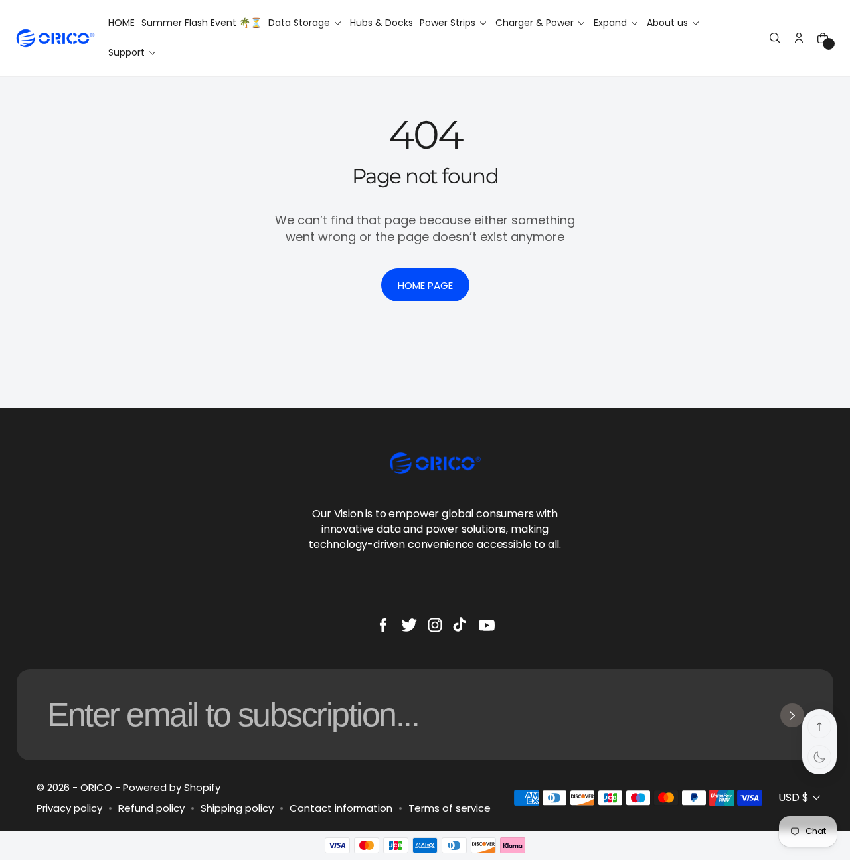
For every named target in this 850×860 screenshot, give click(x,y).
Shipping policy (237, 808)
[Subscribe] (792, 715)
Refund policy (151, 808)
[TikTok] (461, 625)
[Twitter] (409, 625)
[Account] (799, 38)
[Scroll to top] (819, 726)
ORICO (96, 787)
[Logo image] (55, 38)
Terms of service (449, 808)
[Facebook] (383, 625)
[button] (775, 38)
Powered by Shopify (171, 787)
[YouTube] (487, 625)
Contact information (341, 808)
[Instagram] (435, 625)
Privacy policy (69, 808)
